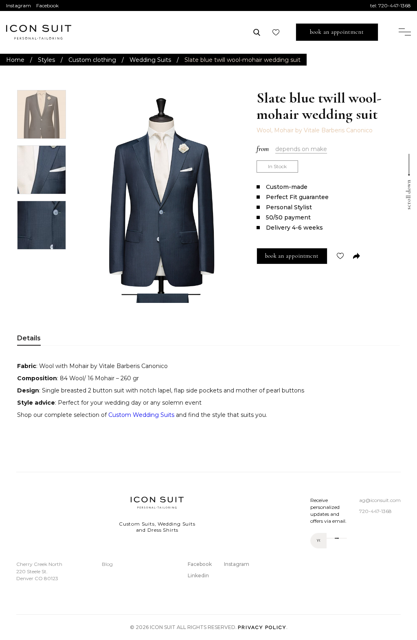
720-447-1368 (394, 5)
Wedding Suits (150, 60)
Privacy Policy (262, 627)
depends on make (301, 149)
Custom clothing (92, 60)
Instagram (18, 5)
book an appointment (337, 31)
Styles (46, 60)
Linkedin (198, 575)
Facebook (47, 5)
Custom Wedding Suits (141, 415)
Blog (107, 564)
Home (15, 60)
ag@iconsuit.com (380, 500)
